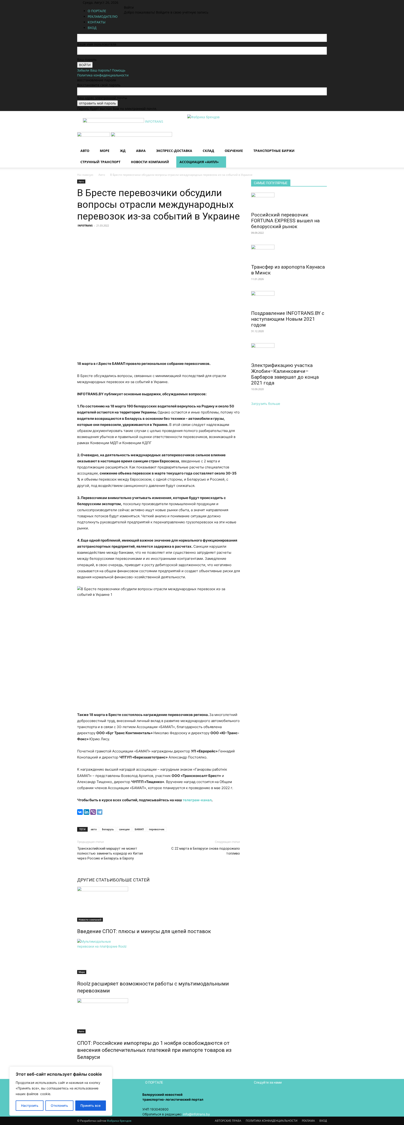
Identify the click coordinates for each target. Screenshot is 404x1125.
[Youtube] (145, 2)
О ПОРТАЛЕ (97, 11)
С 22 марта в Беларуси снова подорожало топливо (205, 850)
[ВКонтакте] (80, 812)
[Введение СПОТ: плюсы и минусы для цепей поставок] (158, 904)
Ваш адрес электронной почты (102, 98)
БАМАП (139, 829)
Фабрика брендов (119, 1121)
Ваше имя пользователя (96, 44)
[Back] (153, 2)
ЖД (123, 150)
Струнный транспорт (100, 162)
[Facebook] (131, 2)
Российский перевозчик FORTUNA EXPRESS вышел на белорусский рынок (285, 220)
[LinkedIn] (86, 812)
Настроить (29, 1105)
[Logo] (94, 135)
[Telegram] (99, 812)
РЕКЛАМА (308, 1121)
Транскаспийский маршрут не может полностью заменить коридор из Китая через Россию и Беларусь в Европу (110, 853)
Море (104, 150)
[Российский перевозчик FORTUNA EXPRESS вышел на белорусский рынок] (289, 201)
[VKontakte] (142, 2)
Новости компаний (150, 162)
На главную (85, 175)
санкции (124, 829)
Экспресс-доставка (174, 150)
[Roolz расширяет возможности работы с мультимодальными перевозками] (158, 956)
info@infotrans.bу (196, 1114)
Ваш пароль (87, 59)
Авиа (141, 150)
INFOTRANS (85, 225)
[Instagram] (135, 2)
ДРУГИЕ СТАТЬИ (95, 880)
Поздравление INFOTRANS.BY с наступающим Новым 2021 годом (287, 319)
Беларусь (108, 829)
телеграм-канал (197, 800)
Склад (208, 150)
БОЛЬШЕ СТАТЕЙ (131, 880)
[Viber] (93, 812)
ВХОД (323, 1121)
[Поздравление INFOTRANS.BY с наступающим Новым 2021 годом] (289, 299)
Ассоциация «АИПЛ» (199, 162)
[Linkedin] (138, 2)
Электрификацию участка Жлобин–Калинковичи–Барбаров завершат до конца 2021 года (285, 374)
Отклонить (59, 1105)
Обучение (234, 150)
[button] (321, 138)
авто (94, 829)
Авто (84, 150)
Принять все (90, 1105)
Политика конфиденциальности (103, 75)
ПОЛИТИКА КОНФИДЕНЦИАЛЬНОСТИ (271, 1121)
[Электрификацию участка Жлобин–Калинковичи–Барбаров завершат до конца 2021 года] (289, 351)
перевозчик (156, 829)
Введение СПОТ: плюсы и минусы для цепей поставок (144, 931)
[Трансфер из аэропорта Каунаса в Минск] (289, 253)
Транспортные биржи (274, 150)
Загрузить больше (265, 404)
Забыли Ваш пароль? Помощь (101, 70)
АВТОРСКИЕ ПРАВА (228, 1121)
